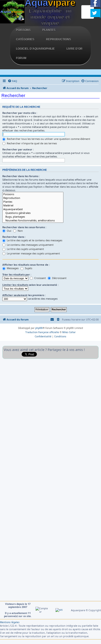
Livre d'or (74, 48)
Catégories (25, 39)
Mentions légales (9, 622)
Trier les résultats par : (16, 274)
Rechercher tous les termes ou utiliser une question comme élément (48, 139)
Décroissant (58, 278)
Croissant (40, 278)
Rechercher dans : (14, 236)
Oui (8, 230)
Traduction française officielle (42, 332)
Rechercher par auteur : (18, 149)
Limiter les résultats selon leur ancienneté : (30, 285)
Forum (21, 58)
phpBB (39, 328)
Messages (12, 268)
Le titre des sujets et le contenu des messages (34, 240)
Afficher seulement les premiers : (24, 295)
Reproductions (58, 39)
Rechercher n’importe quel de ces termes (31, 143)
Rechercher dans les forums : (21, 176)
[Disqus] (50, 419)
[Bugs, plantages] (33, 217)
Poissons (23, 30)
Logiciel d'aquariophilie (35, 48)
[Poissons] (33, 194)
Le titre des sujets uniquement (25, 249)
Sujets (28, 268)
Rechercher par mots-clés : (19, 113)
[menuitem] (12, 81)
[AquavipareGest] (33, 209)
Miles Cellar (69, 332)
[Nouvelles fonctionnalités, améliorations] (33, 220)
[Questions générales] (33, 213)
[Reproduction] (33, 198)
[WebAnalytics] (59, 610)
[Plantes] (33, 202)
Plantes (48, 30)
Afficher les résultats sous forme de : (26, 264)
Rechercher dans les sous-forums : (24, 227)
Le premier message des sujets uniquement (33, 253)
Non (20, 230)
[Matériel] (33, 205)
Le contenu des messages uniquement (30, 244)
